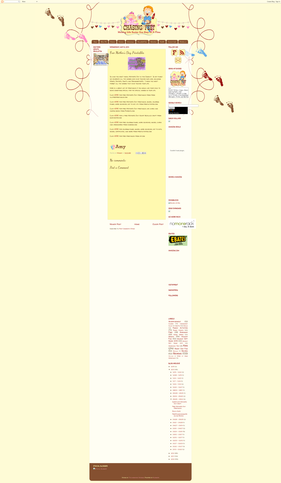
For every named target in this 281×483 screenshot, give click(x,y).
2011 (172, 456)
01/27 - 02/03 (178, 443)
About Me (104, 42)
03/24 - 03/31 (178, 431)
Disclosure (183, 42)
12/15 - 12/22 (177, 372)
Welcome (170, 356)
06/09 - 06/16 (178, 393)
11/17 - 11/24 (177, 381)
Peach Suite (176, 411)
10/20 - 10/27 (178, 387)
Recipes (112, 42)
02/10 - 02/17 (178, 437)
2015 (173, 367)
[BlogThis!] (139, 153)
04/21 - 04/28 (178, 422)
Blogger (156, 477)
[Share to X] (141, 153)
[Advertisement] (99, 103)
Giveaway (184, 332)
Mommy (120, 153)
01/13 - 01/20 (177, 449)
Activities (153, 42)
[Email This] (137, 153)
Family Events (178, 330)
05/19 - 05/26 (178, 396)
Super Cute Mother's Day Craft (179, 403)
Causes (170, 324)
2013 (173, 369)
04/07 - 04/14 (178, 425)
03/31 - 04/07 (178, 428)
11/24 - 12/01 (177, 378)
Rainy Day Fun (181, 348)
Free (170, 332)
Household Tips (142, 42)
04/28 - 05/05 (178, 419)
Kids (185, 345)
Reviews (121, 42)
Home (95, 42)
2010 (173, 459)
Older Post (158, 224)
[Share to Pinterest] (145, 153)
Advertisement (174, 321)
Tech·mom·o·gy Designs (136, 477)
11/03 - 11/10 (177, 384)
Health (162, 42)
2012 (173, 453)
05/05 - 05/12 (178, 399)
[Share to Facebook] (143, 153)
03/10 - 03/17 (178, 434)
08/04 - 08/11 (178, 390)
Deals (186, 326)
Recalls (175, 351)
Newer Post (115, 224)
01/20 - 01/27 (178, 446)
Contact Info (172, 42)
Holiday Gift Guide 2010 (178, 340)
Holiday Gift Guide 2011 (178, 342)
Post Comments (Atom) (127, 229)
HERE (116, 95)
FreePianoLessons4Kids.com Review (179, 415)
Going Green (178, 335)
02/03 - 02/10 (178, 440)
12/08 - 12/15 (177, 375)
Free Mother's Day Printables (179, 407)
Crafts (177, 326)
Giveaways (130, 42)
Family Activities (180, 328)
